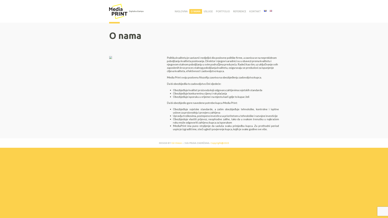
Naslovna (181, 11)
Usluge (208, 11)
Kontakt (255, 11)
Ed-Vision (177, 143)
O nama (196, 11)
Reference (239, 11)
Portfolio (223, 11)
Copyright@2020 (220, 143)
